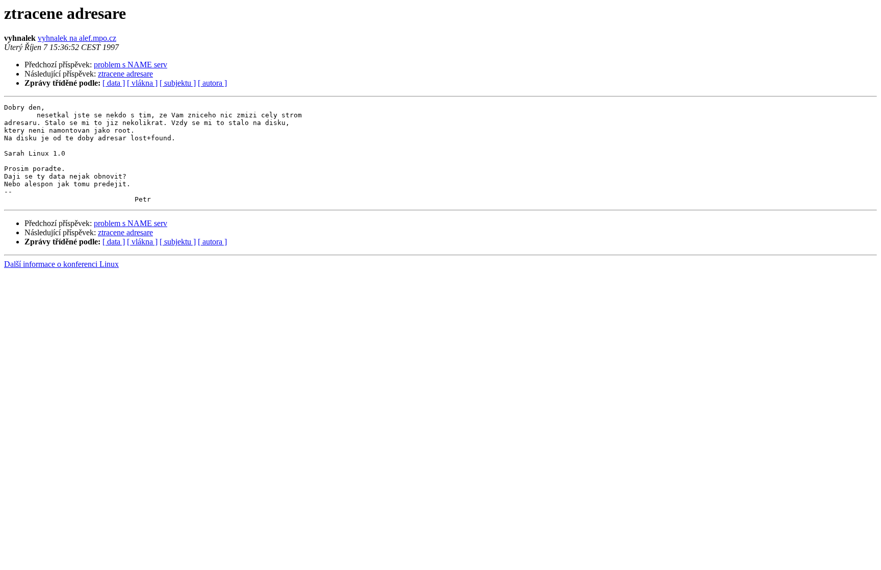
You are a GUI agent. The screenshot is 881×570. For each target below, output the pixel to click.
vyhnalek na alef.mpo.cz (77, 38)
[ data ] (113, 83)
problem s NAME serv (130, 64)
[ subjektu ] (178, 83)
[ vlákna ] (142, 83)
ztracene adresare (125, 73)
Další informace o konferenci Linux (61, 264)
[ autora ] (212, 83)
